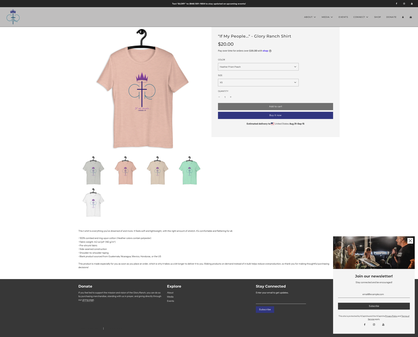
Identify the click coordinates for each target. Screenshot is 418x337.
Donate (391, 17)
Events (343, 17)
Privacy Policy (391, 316)
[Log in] (403, 17)
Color (221, 59)
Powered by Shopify (115, 328)
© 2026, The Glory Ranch (89, 328)
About (170, 292)
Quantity (223, 91)
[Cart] (411, 17)
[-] (219, 97)
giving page (88, 299)
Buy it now (275, 115)
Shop (377, 17)
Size (220, 75)
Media (170, 296)
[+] (231, 97)
